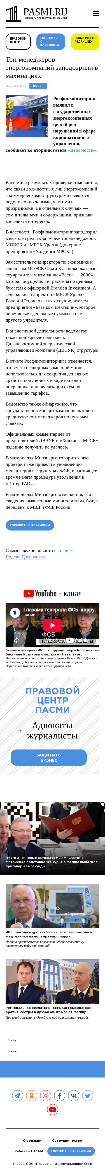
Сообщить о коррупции (49, 41)
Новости (38, 86)
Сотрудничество (67, 1140)
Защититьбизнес (48, 757)
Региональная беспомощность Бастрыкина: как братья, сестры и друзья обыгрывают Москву (48, 1010)
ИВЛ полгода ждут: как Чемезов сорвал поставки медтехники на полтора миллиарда (49, 934)
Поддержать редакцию (85, 40)
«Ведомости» (82, 150)
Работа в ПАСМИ (29, 1151)
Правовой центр (18, 40)
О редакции (33, 1140)
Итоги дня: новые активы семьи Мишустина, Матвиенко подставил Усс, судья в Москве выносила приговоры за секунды (51, 861)
